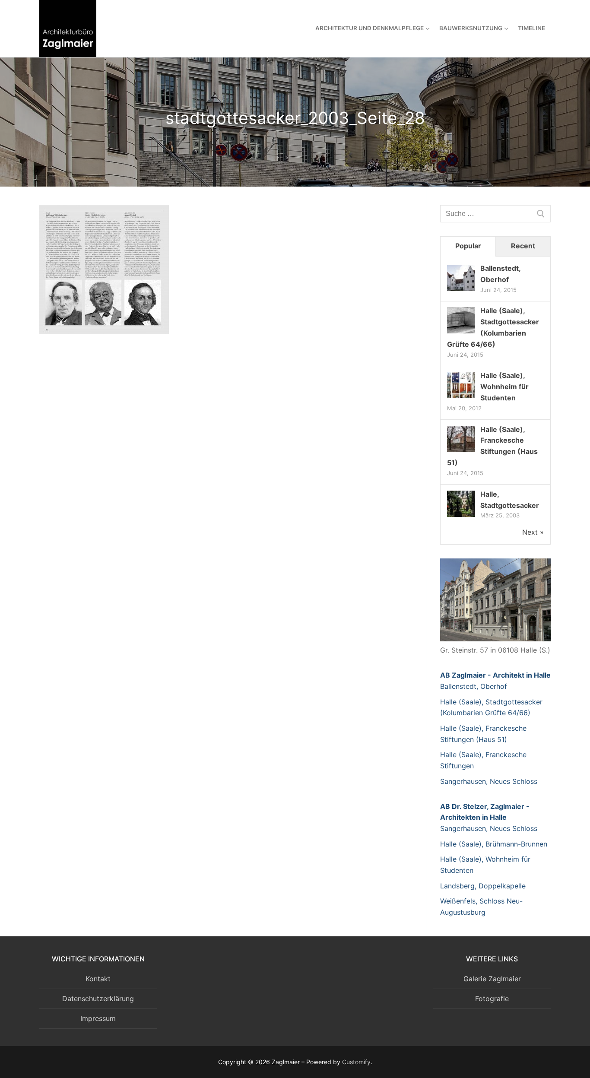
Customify (356, 1061)
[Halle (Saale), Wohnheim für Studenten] (461, 397)
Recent (523, 245)
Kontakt (98, 978)
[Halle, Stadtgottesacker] (461, 516)
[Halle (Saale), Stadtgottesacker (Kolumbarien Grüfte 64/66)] (461, 332)
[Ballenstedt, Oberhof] (461, 290)
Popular (468, 245)
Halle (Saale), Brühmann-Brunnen (493, 844)
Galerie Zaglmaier (492, 978)
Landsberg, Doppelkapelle (483, 885)
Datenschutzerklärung (98, 998)
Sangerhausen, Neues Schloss (488, 781)
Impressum (98, 1018)
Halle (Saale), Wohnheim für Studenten (504, 386)
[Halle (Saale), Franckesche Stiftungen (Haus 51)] (461, 451)
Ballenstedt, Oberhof (473, 686)
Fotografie (492, 998)
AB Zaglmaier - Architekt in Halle (495, 675)
